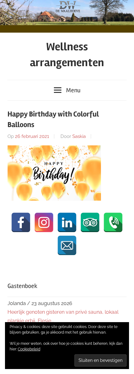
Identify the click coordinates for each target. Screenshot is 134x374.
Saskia (79, 136)
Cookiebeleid (29, 349)
